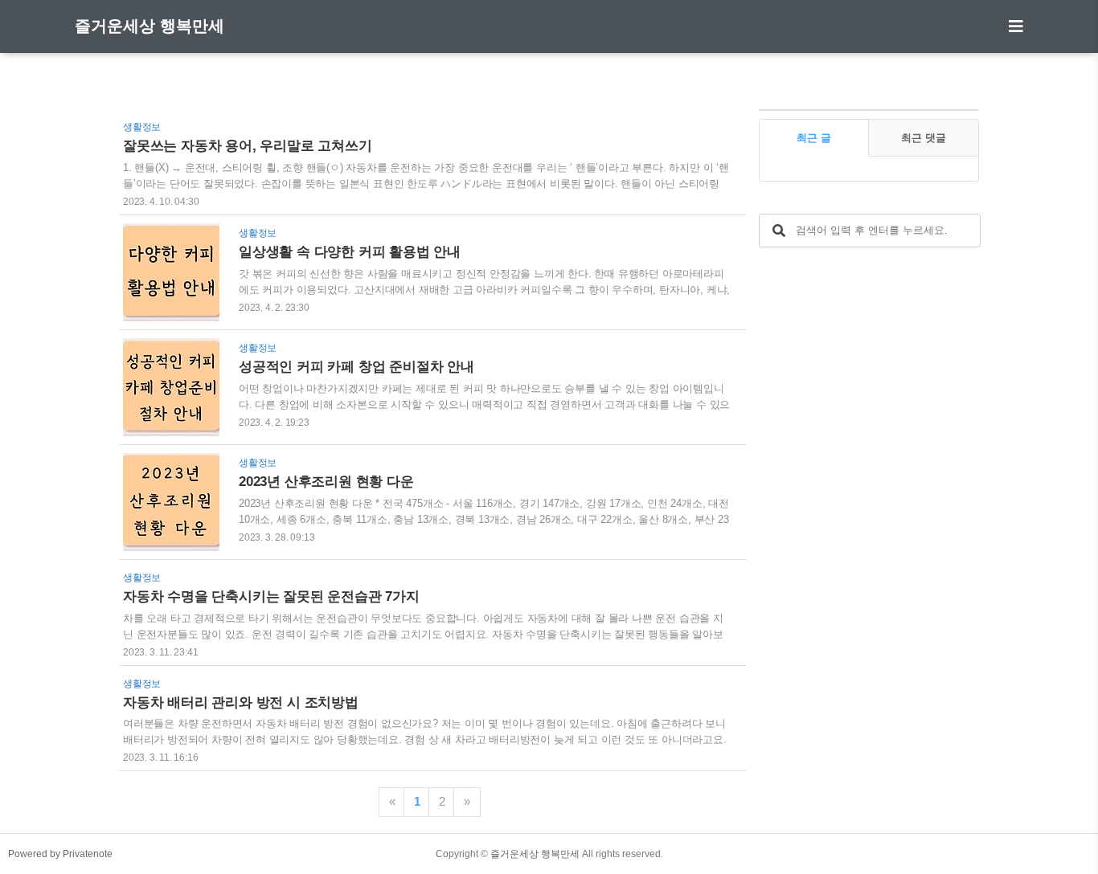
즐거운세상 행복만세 (149, 26)
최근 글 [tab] (814, 138)
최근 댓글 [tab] (923, 138)
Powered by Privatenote (60, 854)
